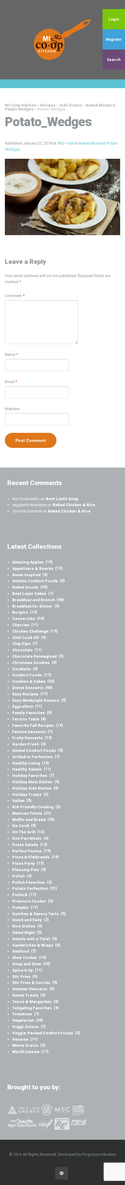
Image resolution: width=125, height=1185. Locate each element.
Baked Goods (30, 587)
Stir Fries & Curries (34, 982)
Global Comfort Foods (37, 750)
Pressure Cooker (32, 901)
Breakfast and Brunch (38, 600)
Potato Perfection (34, 888)
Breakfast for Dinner (35, 606)
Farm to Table (29, 719)
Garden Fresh (29, 744)
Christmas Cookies (34, 662)
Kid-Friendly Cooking (36, 807)
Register (114, 39)
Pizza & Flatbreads (35, 857)
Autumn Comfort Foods (38, 581)
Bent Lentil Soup (62, 499)
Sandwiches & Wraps (36, 945)
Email (11, 381)
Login (114, 19)
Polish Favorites (32, 882)
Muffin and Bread (33, 819)
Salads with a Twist (34, 939)
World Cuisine (30, 1051)
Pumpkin (25, 907)
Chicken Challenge (35, 631)
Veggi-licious (29, 1026)
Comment (15, 295)
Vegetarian (27, 1020)
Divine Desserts (32, 687)
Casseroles (28, 618)
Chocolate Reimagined (38, 656)
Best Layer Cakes (32, 593)
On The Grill (28, 832)
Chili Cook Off (29, 637)
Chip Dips (25, 643)
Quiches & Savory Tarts (39, 914)
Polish (22, 876)
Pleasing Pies (29, 869)
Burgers (24, 612)
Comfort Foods (31, 675)
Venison (25, 1039)
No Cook (24, 825)
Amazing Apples (32, 562)
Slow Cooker (29, 957)
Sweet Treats (29, 995)
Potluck (24, 895)
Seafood (24, 951)
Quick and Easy (30, 920)
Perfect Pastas (31, 851)
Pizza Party (28, 863)
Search (114, 59)
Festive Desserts (32, 732)
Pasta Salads (29, 844)
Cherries (25, 625)
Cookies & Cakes (33, 681)
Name (11, 354)
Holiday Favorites (33, 775)
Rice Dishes (27, 926)
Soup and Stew (31, 964)
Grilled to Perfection (36, 757)
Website (12, 409)
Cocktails (25, 669)
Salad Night (27, 932)
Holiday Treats (30, 794)
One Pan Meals (30, 838)
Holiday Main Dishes (35, 782)
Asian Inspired (30, 575)
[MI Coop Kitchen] (62, 39)
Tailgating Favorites (35, 1008)
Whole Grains (29, 1045)
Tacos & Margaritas (35, 1001)
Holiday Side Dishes (35, 788)
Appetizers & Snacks (37, 568)
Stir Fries (25, 976)
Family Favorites (32, 713)
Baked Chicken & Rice (74, 505)
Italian (22, 800)
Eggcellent (27, 706)
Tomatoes (25, 1014)
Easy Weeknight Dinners (39, 700)
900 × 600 (65, 143)
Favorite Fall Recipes (37, 725)
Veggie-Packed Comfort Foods (46, 1033)
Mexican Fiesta (31, 813)
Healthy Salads (31, 769)
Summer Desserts (33, 989)
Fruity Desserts (32, 738)
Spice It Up (27, 970)
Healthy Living (30, 763)
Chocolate (27, 650)
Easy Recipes (30, 694)
